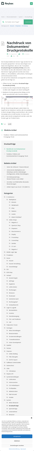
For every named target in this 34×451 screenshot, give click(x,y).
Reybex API (10, 374)
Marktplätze (12, 199)
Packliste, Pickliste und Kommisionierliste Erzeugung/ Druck (16, 136)
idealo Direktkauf (16, 217)
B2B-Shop (9, 272)
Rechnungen (12, 290)
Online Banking (13, 354)
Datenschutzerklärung (14, 449)
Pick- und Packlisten (15, 319)
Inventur (11, 313)
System (21, 17)
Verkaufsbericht (13, 305)
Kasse (8, 258)
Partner (9, 348)
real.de (13, 214)
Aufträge (11, 281)
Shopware (18, 26)
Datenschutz (10, 365)
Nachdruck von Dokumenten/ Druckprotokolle (16, 150)
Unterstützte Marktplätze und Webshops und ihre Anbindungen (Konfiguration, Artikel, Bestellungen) (17, 172)
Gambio (13, 243)
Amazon (12, 26)
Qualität (9, 345)
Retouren (12, 293)
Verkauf (9, 275)
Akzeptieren (17, 436)
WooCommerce (16, 231)
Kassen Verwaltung (14, 263)
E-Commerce (10, 197)
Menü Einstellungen (14, 330)
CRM (8, 368)
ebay (12, 208)
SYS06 (9, 124)
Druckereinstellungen (15, 336)
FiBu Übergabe (13, 357)
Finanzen (9, 351)
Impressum (23, 449)
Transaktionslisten (14, 339)
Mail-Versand (13, 394)
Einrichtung (25, 26)
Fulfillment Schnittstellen (14, 362)
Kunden (11, 397)
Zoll (10, 322)
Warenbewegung (14, 316)
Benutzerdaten (13, 333)
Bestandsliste (13, 310)
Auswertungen (13, 278)
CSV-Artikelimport (14, 385)
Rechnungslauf (13, 302)
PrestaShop (14, 237)
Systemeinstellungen (13, 377)
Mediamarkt (14, 205)
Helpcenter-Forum (12, 325)
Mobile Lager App (12, 252)
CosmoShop (14, 240)
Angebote (12, 284)
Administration (13, 391)
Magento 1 (14, 249)
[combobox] (17, 21)
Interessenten (13, 382)
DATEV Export (13, 360)
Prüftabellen (12, 388)
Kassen (11, 260)
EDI (8, 269)
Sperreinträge (13, 408)
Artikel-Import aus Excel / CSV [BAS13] (18, 187)
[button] (31, 418)
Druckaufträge (28, 17)
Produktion (10, 255)
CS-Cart (13, 246)
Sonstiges (9, 328)
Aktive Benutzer (13, 402)
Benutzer (11, 414)
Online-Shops (13, 220)
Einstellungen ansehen (17, 445)
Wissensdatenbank (12, 17)
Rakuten (13, 211)
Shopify (13, 234)
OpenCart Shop (15, 225)
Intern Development (15, 342)
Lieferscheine (13, 287)
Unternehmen (13, 411)
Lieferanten (12, 379)
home (3, 17)
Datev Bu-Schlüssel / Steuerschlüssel (18, 167)
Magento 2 (14, 222)
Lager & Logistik (11, 307)
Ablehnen (17, 441)
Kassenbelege (13, 266)
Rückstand (12, 296)
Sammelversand (13, 299)
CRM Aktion (12, 371)
